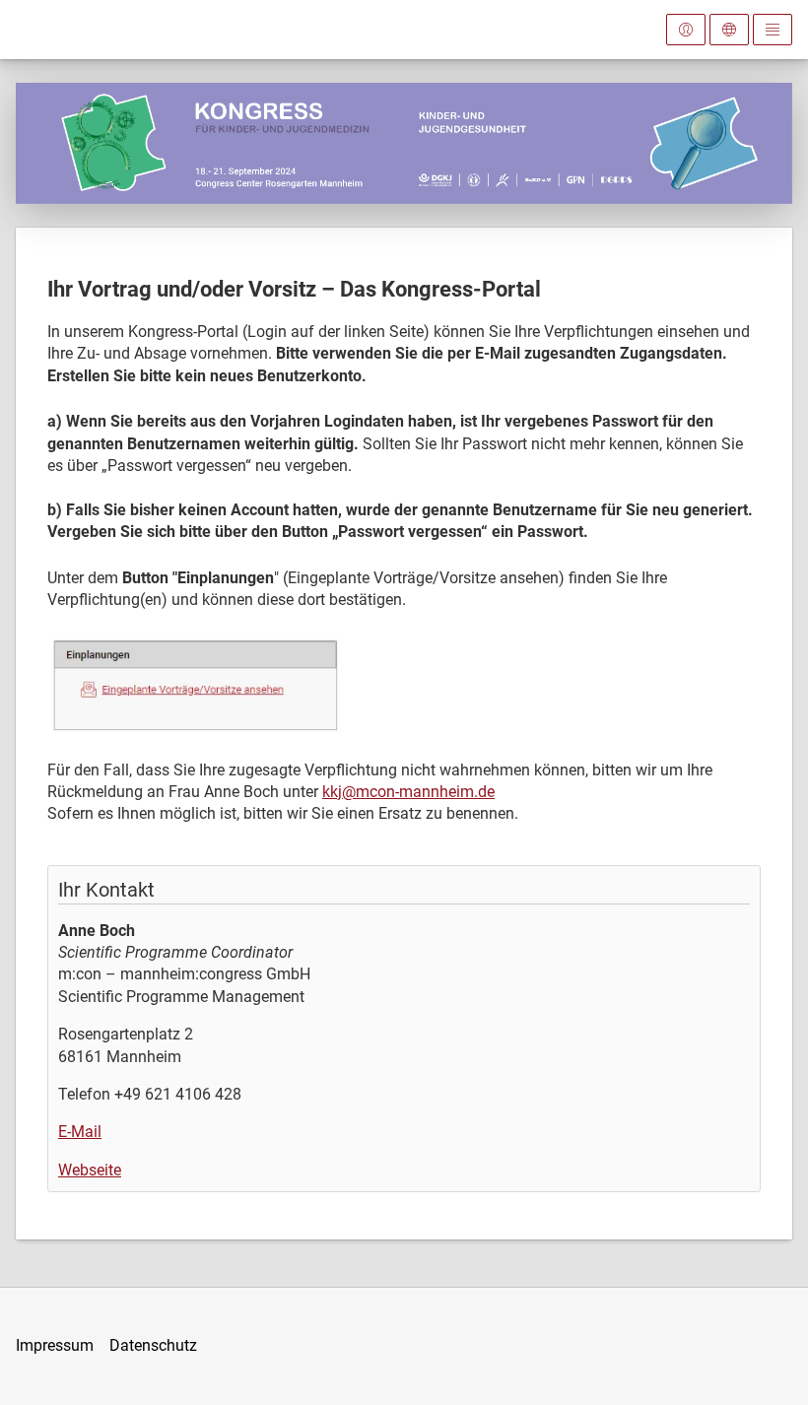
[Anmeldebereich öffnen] (686, 29)
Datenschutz (153, 1345)
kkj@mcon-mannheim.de (408, 791)
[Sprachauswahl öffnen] (729, 29)
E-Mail (79, 1131)
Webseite (89, 1170)
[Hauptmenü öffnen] (772, 29)
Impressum (55, 1345)
